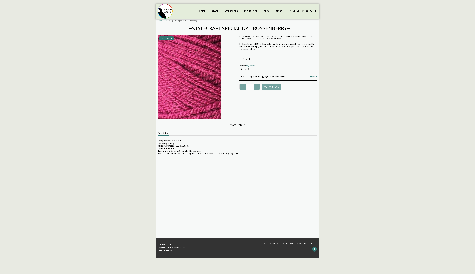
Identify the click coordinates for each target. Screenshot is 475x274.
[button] (290, 11)
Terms (160, 250)
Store (167, 21)
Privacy (169, 250)
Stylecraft (250, 65)
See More (313, 76)
